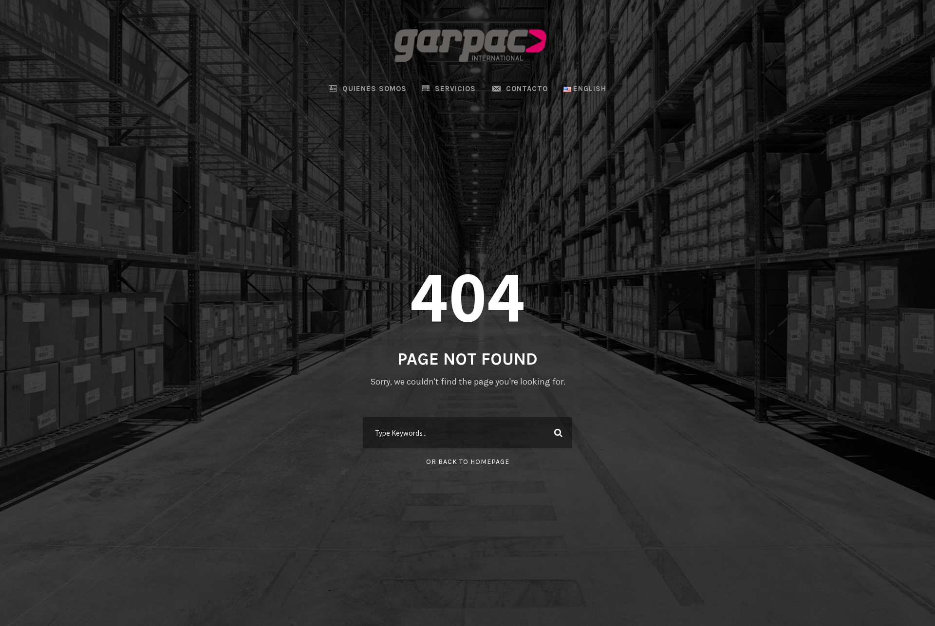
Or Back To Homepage (467, 462)
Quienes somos (374, 88)
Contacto (527, 88)
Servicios (455, 88)
